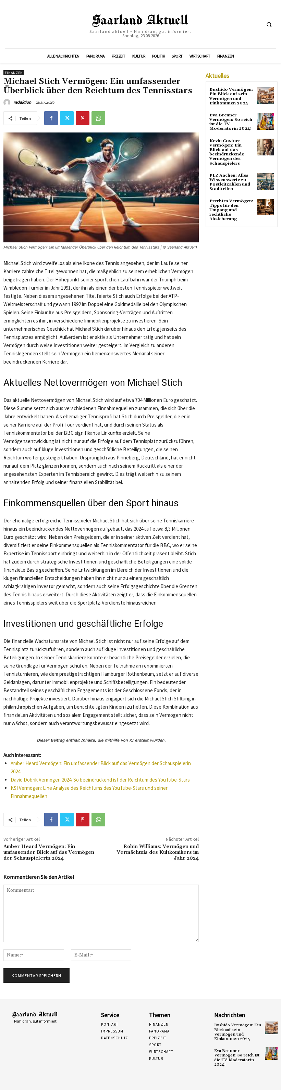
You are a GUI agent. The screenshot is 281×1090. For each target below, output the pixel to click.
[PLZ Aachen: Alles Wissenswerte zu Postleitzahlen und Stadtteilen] (265, 181)
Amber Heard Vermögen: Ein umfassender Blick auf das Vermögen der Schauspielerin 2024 (48, 852)
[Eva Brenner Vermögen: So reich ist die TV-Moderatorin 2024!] (265, 121)
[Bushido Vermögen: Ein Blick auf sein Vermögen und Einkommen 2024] (265, 95)
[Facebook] (51, 118)
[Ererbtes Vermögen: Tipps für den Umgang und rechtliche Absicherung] (265, 207)
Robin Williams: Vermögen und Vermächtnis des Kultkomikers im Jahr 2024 (158, 852)
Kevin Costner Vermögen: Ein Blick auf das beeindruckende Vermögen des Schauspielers (226, 152)
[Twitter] (67, 118)
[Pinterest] (82, 118)
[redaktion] (7, 102)
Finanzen (14, 73)
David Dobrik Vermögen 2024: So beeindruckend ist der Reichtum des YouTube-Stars (100, 779)
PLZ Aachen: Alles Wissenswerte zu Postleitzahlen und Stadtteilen (229, 182)
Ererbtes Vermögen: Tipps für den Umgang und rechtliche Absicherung (231, 210)
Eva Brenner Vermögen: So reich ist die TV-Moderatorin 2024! (230, 122)
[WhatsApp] (98, 118)
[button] (269, 24)
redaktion (22, 102)
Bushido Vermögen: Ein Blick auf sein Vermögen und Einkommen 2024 (231, 96)
